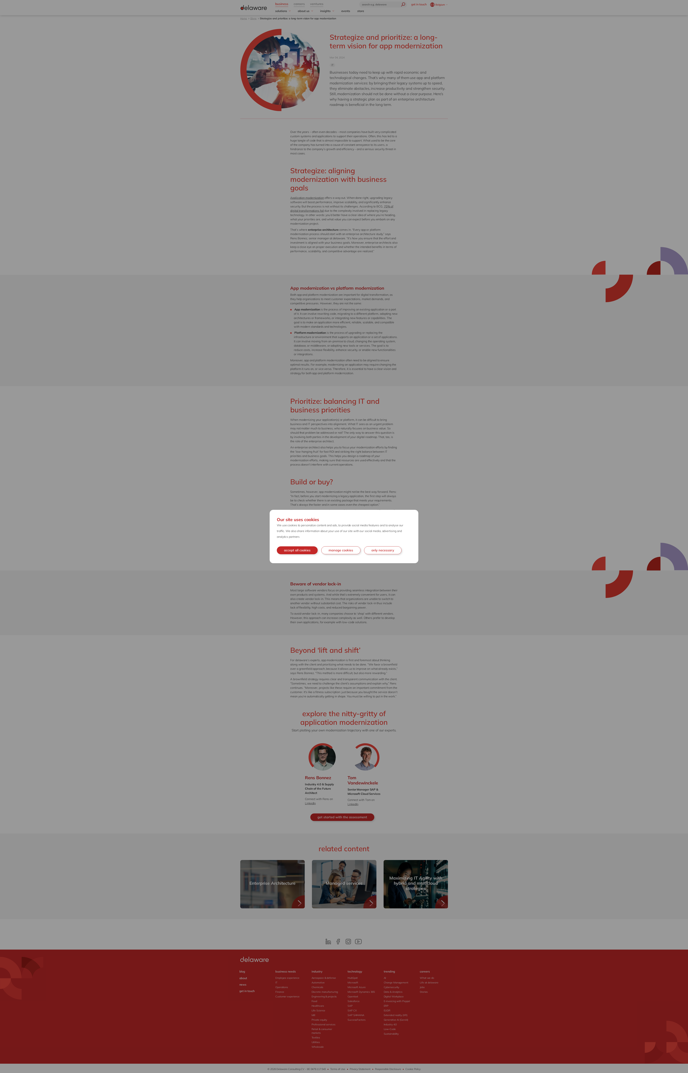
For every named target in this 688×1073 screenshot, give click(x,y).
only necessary (382, 550)
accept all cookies (297, 550)
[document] (344, 536)
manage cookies (341, 550)
